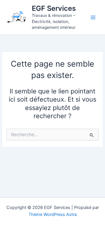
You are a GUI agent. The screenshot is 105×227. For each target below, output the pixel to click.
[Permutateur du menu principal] (93, 17)
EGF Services (54, 8)
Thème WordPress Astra (53, 214)
